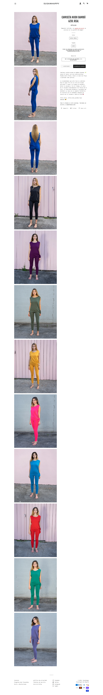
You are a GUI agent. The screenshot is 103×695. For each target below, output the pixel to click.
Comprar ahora (79, 66)
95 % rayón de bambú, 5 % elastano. (73, 59)
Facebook (56, 680)
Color (73, 35)
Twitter (56, 682)
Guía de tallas (37, 684)
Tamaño (73, 43)
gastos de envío (79, 28)
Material (73, 56)
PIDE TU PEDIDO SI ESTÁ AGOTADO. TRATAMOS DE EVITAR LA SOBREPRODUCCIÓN (73, 50)
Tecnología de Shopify (82, 682)
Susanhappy (51, 3)
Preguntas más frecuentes (21, 682)
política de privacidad (40, 680)
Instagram (57, 684)
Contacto (16, 680)
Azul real (73, 38)
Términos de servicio (39, 682)
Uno (73, 46)
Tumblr (56, 686)
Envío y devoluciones (20, 684)
